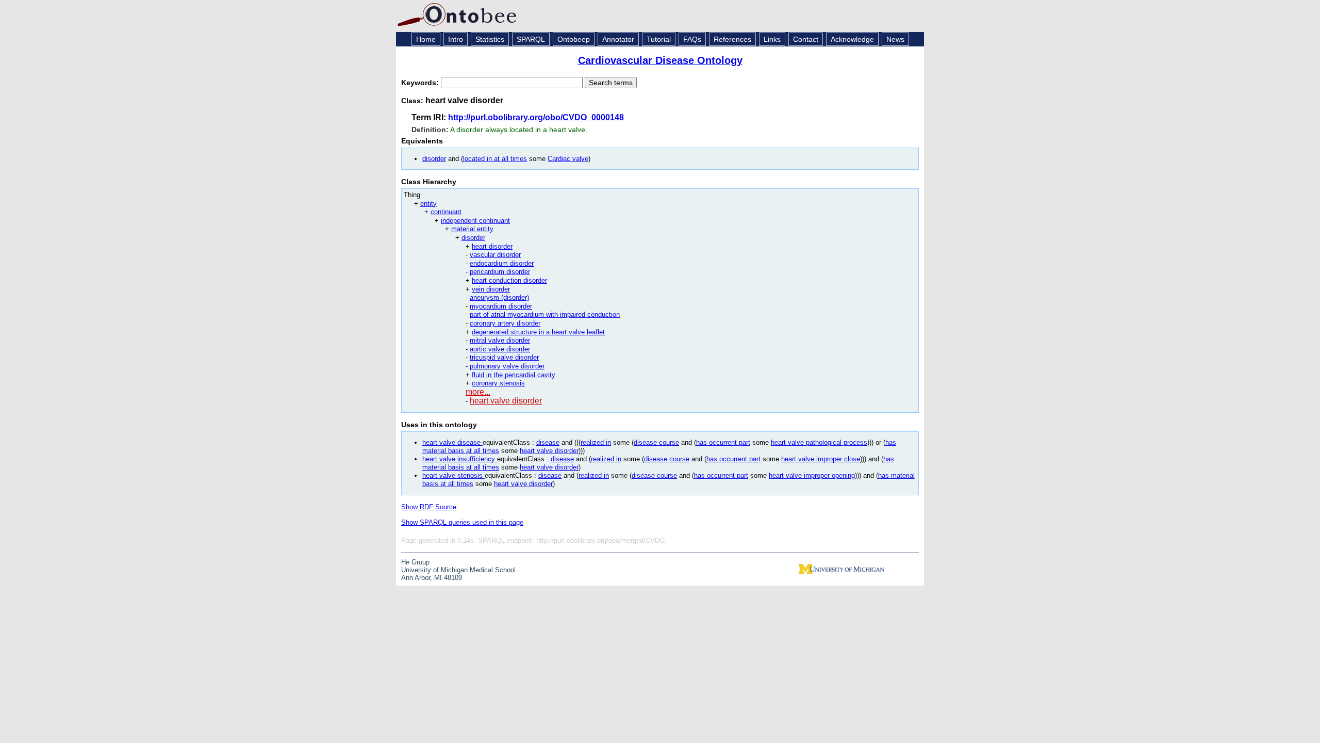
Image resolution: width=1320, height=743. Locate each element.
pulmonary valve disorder (507, 366)
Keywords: (421, 82)
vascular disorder (495, 255)
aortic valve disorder (500, 349)
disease (547, 442)
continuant (446, 212)
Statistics (489, 39)
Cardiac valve (568, 159)
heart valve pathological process (819, 442)
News (895, 39)
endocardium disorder (502, 263)
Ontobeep (573, 39)
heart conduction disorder (509, 280)
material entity (472, 229)
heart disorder (492, 246)
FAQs (692, 39)
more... (478, 391)
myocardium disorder (501, 306)
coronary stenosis (498, 383)
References (732, 39)
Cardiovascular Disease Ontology (660, 60)
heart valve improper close (820, 459)
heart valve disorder (506, 400)
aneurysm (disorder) (499, 297)
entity (428, 203)
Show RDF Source (428, 507)
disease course (656, 442)
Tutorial (659, 39)
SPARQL (531, 39)
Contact (805, 39)
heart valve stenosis (453, 475)
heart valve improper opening (812, 475)
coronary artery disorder (505, 323)
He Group (415, 562)
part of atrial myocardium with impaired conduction (545, 314)
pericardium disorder (500, 272)
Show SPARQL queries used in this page (462, 522)
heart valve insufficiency (459, 459)
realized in (596, 442)
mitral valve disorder (500, 340)
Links (772, 39)
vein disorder (491, 289)
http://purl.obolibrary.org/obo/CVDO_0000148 (536, 117)
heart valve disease (452, 442)
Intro (455, 39)
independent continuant (475, 220)
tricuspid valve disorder (504, 357)
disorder (434, 159)
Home (426, 39)
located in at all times (495, 159)
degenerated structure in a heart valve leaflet (538, 332)
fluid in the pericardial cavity (513, 375)
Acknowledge (852, 39)
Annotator (618, 39)
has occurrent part (723, 442)
